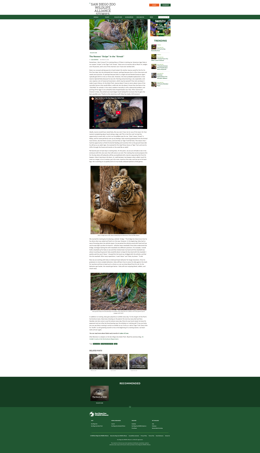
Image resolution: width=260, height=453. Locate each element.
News (151, 17)
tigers (115, 343)
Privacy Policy (144, 435)
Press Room (134, 428)
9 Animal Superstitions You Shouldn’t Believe (162, 76)
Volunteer (154, 426)
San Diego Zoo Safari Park (107, 343)
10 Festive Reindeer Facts (162, 84)
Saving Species (129, 17)
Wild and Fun (140, 17)
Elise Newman (94, 59)
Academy (134, 423)
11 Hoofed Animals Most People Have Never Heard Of (162, 67)
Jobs (153, 423)
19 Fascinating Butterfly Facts (158, 49)
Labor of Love (124, 333)
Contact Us (167, 435)
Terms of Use (151, 435)
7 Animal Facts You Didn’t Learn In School (159, 59)
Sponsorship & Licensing (157, 428)
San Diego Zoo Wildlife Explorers (139, 426)
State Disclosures (159, 435)
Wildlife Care (118, 17)
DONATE (154, 5)
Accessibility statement (134, 435)
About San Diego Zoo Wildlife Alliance (118, 435)
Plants (107, 17)
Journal (113, 423)
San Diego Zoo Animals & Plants (118, 426)
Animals (96, 17)
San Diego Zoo (94, 423)
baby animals (96, 343)
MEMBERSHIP (165, 5)
